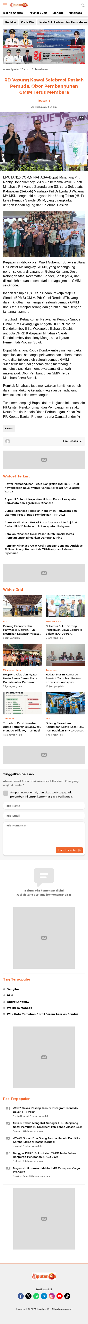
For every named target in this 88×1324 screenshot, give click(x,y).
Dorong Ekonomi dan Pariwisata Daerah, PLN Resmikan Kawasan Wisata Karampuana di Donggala (21, 631)
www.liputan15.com (16, 69)
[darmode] (83, 4)
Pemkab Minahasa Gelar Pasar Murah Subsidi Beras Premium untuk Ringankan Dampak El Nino (39, 535)
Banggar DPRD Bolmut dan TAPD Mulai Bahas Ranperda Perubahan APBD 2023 (44, 1154)
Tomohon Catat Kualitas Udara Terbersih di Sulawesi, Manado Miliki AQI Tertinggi (22, 726)
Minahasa (41, 69)
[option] (44, 234)
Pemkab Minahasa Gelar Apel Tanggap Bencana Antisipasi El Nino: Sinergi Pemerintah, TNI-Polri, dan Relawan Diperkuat (44, 549)
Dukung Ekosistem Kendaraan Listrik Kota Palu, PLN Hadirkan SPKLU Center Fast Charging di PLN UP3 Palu (65, 730)
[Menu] (4, 4)
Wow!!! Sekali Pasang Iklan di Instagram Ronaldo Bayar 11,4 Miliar (45, 1109)
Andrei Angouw (18, 1001)
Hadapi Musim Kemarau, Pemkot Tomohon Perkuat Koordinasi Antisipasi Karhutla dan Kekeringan (64, 680)
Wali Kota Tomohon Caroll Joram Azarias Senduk (42, 1014)
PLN (10, 995)
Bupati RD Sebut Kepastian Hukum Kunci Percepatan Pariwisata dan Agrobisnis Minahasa (41, 501)
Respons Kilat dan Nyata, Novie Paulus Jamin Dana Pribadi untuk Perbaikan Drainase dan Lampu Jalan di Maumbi (22, 682)
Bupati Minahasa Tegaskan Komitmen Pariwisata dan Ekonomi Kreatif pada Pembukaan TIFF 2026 (41, 512)
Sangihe (13, 989)
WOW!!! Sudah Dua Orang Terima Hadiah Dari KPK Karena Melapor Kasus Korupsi (46, 1139)
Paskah (9, 428)
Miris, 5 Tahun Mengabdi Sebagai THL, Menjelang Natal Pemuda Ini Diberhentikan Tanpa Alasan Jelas (47, 1124)
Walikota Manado (19, 1007)
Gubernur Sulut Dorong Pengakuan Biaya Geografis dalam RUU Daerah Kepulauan (64, 631)
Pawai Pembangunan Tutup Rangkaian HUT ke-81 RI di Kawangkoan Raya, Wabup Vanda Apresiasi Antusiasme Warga (42, 487)
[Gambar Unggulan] (44, 170)
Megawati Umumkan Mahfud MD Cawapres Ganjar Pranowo (47, 1169)
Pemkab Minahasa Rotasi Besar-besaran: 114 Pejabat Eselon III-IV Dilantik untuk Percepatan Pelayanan (41, 524)
